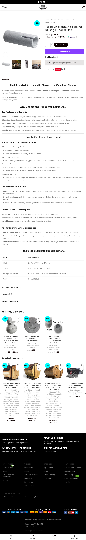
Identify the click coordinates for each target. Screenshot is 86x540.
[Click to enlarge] (5, 54)
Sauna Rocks (77, 393)
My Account (48, 468)
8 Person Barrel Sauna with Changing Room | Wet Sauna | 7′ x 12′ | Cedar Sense (53, 386)
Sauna (53, 20)
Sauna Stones (50, 22)
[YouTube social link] (44, 2)
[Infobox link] (22, 441)
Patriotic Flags (69, 471)
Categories (69, 464)
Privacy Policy (28, 468)
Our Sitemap (28, 482)
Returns (26, 471)
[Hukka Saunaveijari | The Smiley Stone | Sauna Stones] (32, 325)
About (5, 471)
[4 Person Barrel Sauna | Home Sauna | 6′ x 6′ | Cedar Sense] (11, 371)
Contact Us (28, 478)
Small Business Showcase (8, 476)
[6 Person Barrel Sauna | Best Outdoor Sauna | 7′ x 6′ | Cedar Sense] (32, 371)
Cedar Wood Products (72, 468)
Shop (46, 471)
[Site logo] (43, 7)
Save (58, 69)
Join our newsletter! (11, 493)
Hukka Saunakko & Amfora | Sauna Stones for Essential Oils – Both (53, 340)
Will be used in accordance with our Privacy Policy (21, 497)
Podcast (6, 480)
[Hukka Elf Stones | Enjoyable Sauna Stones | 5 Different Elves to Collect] (11, 325)
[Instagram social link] (41, 2)
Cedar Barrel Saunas (11, 410)
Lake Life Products (71, 478)
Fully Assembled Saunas (11, 395)
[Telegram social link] (64, 69)
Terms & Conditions (31, 475)
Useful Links (28, 464)
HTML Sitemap (29, 486)
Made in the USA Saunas (33, 393)
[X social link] (53, 69)
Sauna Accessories (65, 20)
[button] (4, 39)
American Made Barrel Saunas (12, 393)
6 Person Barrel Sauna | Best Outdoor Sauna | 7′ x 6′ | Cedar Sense (32, 385)
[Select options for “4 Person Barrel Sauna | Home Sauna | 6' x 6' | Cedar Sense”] (18, 369)
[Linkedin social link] (47, 2)
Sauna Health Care (55, 348)
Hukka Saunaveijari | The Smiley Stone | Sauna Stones (32, 339)
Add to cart (61, 45)
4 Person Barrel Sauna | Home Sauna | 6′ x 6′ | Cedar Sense (11, 385)
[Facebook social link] (38, 2)
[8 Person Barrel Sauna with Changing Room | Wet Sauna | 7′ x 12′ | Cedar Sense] (53, 371)
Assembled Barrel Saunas (10, 401)
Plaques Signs (69, 475)
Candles (67, 482)
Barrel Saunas (14, 404)
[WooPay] (64, 51)
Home (47, 20)
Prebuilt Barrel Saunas (14, 415)
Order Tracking (49, 475)
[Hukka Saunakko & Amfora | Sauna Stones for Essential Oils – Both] (53, 325)
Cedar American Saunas (12, 407)
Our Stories (8, 464)
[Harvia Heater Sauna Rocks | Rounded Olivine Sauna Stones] (75, 371)
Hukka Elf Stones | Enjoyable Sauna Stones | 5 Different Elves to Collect (11, 340)
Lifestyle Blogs (8, 467)
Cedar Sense (41, 519)
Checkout (47, 478)
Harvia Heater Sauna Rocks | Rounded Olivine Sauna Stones (75, 385)
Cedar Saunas (9, 406)
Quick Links (48, 464)
